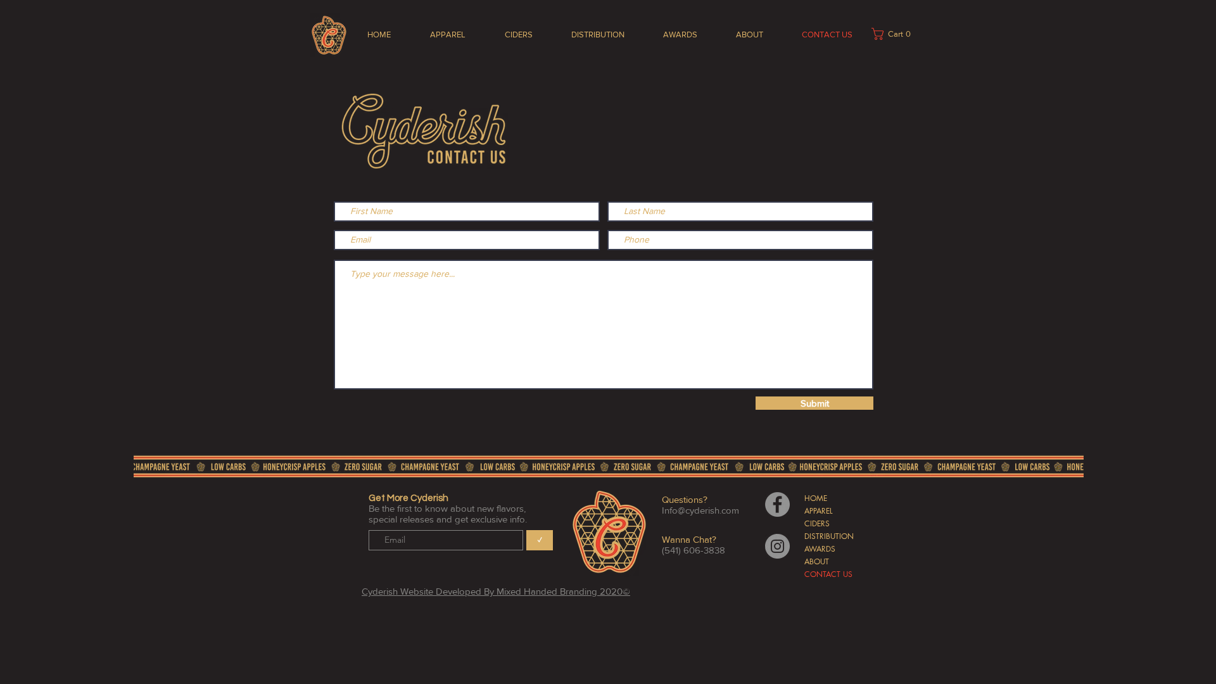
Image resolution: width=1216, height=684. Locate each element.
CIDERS (817, 523)
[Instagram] (777, 546)
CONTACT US (828, 574)
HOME (815, 498)
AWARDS (819, 548)
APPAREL (818, 510)
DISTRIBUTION (829, 536)
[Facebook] (777, 504)
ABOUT (816, 561)
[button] (895, 34)
